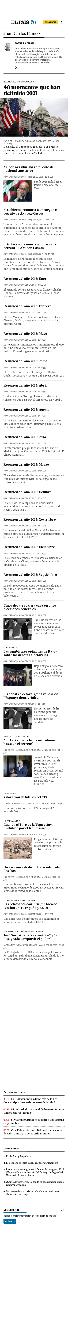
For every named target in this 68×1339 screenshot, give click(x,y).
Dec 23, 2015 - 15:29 (35, 553)
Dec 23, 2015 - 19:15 (35, 312)
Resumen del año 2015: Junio (25, 361)
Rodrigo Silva (18, 803)
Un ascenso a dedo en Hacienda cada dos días (31, 869)
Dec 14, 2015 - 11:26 (35, 615)
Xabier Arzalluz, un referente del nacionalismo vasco (28, 169)
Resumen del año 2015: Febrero (27, 306)
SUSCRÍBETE (50, 22)
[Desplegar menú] (6, 22)
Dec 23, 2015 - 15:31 (35, 526)
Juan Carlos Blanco (21, 33)
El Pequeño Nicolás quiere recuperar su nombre (32, 1162)
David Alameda (34, 803)
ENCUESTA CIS (9, 793)
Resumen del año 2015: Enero (25, 278)
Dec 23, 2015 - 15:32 (35, 498)
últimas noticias (14, 1092)
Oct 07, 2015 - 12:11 (52, 803)
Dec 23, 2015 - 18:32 (35, 392)
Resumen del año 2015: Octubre (27, 492)
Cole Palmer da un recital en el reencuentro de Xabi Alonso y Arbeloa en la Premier (32, 1132)
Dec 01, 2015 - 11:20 (35, 661)
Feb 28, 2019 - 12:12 (42, 177)
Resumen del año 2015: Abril (25, 385)
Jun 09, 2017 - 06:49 (43, 220)
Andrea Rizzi (9, 945)
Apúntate (10, 1221)
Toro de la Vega (11, 821)
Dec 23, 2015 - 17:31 (35, 443)
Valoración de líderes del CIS (25, 797)
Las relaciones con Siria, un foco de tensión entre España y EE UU (30, 906)
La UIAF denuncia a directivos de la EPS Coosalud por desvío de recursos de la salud (30, 1100)
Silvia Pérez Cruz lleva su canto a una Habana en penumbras (33, 1121)
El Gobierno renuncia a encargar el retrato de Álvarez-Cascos (30, 212)
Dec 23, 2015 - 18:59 (35, 340)
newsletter (11, 1210)
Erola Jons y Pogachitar (19, 1156)
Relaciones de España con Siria (19, 900)
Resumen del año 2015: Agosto (26, 409)
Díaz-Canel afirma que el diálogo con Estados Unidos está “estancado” (33, 1111)
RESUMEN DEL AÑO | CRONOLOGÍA (18, 82)
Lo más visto (11, 1148)
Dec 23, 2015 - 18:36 (35, 367)
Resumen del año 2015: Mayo (25, 333)
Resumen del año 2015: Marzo (26, 464)
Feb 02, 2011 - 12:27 (42, 914)
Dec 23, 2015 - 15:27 (35, 581)
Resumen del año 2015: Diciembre (29, 547)
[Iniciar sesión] (62, 22)
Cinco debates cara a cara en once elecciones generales (29, 607)
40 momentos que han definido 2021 (31, 90)
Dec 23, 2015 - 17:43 (35, 416)
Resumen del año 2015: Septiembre (30, 574)
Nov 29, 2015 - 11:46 (35, 704)
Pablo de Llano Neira (13, 141)
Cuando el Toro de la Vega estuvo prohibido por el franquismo (28, 826)
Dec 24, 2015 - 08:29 (36, 285)
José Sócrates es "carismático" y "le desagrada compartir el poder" (30, 937)
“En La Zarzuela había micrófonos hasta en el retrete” (29, 742)
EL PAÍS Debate (10, 648)
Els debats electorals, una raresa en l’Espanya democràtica (30, 696)
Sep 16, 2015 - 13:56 (35, 834)
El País (6, 803)
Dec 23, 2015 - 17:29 (35, 471)
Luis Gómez (8, 750)
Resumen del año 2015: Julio (24, 437)
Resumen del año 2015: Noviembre (29, 519)
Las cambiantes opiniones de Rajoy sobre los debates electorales (30, 653)
